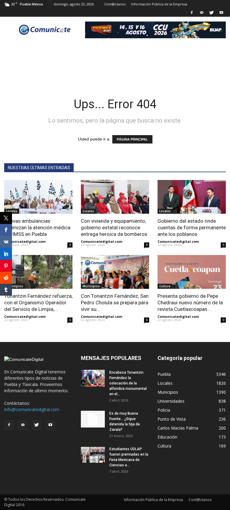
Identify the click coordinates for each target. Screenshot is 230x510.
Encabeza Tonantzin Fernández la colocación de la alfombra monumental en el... (128, 383)
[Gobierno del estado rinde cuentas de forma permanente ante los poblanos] (192, 197)
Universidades (171, 401)
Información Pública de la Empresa (159, 4)
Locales (11, 211)
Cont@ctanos (114, 4)
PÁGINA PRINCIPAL (132, 139)
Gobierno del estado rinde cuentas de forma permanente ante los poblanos (192, 227)
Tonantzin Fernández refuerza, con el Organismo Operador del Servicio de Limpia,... (38, 302)
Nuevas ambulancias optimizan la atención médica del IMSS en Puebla (37, 227)
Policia (164, 410)
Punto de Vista (172, 419)
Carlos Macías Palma (178, 428)
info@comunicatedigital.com (31, 409)
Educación (167, 437)
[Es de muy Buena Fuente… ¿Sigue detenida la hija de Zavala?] (93, 419)
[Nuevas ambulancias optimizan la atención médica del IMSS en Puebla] (38, 197)
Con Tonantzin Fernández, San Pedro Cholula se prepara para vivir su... (115, 302)
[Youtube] (221, 12)
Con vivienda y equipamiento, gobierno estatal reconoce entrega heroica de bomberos (114, 227)
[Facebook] (191, 12)
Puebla (164, 374)
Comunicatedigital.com (25, 241)
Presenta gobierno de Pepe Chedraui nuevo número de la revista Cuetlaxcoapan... (190, 302)
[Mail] (201, 12)
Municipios (14, 286)
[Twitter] (211, 12)
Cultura (164, 286)
